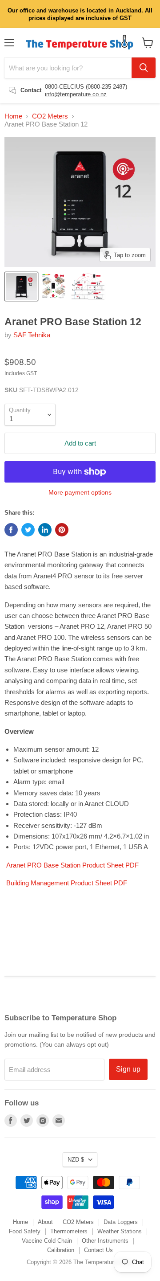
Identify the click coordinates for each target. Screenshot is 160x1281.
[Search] (144, 67)
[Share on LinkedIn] (45, 529)
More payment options (80, 492)
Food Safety (24, 1231)
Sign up (128, 1069)
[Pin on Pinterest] (61, 529)
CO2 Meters (50, 116)
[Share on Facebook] (11, 529)
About (45, 1222)
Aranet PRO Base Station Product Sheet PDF (72, 865)
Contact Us (98, 1250)
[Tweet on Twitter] (28, 529)
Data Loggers (121, 1222)
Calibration (60, 1250)
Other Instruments (105, 1240)
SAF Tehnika (31, 335)
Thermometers (69, 1231)
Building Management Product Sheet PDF (66, 883)
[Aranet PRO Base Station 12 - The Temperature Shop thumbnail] (21, 286)
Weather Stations (119, 1231)
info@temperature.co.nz (76, 94)
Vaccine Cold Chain (47, 1240)
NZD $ (76, 1159)
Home (13, 116)
